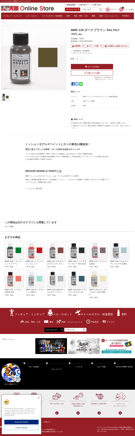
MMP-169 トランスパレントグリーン (14, 262)
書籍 (93, 16)
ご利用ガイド (47, 422)
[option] (33, 57)
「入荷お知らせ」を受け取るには (102, 77)
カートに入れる (92, 67)
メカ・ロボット (32, 16)
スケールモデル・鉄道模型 (52, 16)
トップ (4, 22)
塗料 (68, 16)
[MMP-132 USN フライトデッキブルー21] (77, 278)
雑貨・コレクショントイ (108, 16)
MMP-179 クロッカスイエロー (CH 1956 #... (98, 292)
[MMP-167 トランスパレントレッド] (35, 250)
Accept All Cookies (21, 422)
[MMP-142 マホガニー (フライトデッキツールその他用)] (56, 250)
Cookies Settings (21, 428)
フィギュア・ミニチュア (12, 16)
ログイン (113, 9)
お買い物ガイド (84, 5)
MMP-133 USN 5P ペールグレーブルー (56, 291)
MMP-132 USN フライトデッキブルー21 (77, 291)
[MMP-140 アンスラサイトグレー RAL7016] (77, 250)
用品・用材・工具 (81, 16)
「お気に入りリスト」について (103, 79)
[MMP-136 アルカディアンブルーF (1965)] (119, 250)
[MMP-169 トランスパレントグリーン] (14, 250)
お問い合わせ (97, 5)
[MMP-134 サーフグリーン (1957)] (35, 278)
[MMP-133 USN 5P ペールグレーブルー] (56, 278)
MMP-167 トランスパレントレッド (35, 262)
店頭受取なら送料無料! (81, 51)
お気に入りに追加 (92, 73)
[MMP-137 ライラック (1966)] (98, 250)
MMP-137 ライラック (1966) (98, 262)
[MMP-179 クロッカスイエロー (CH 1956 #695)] (98, 278)
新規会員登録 (71, 5)
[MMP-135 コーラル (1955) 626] (14, 278)
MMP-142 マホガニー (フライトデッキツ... (56, 262)
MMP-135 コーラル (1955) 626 (13, 291)
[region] (21, 414)
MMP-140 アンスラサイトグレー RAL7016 (77, 262)
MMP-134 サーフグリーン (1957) (35, 291)
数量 (72, 59)
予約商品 (125, 16)
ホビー (7, 226)
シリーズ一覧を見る (35, 188)
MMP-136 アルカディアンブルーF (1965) (119, 262)
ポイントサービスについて (82, 53)
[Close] (38, 397)
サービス (111, 322)
